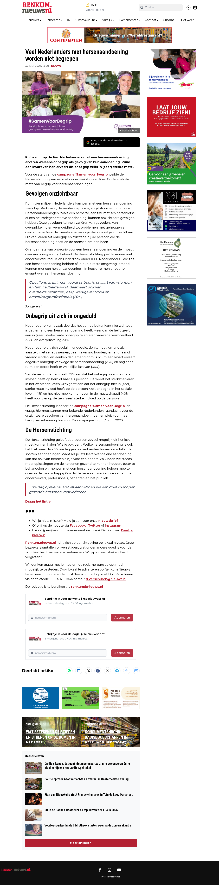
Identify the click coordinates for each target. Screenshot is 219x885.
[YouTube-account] (119, 870)
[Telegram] (117, 670)
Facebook (78, 525)
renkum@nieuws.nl (87, 587)
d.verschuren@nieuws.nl (106, 579)
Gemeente (53, 20)
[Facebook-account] (100, 870)
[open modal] (195, 7)
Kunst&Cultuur (85, 20)
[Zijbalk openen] (24, 20)
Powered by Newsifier (109, 876)
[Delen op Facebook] (97, 670)
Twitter (94, 525)
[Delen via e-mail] (136, 670)
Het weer (187, 20)
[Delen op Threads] (88, 670)
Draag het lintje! (38, 501)
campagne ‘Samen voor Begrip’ (82, 174)
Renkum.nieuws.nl (40, 543)
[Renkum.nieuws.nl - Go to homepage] (15, 869)
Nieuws (34, 20)
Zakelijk (106, 20)
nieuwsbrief (108, 521)
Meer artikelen (81, 843)
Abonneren (122, 617)
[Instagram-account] (109, 870)
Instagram (113, 525)
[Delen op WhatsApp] (69, 670)
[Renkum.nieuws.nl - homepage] (37, 7)
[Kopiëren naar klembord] (126, 670)
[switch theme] (188, 7)
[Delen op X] (107, 670)
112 (68, 20)
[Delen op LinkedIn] (78, 670)
